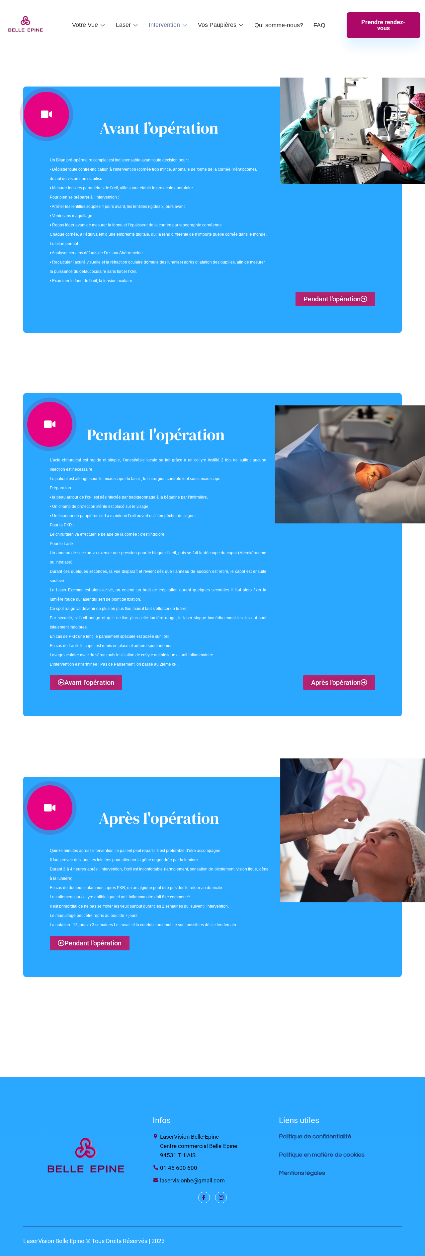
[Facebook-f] (204, 1197)
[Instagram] (221, 1197)
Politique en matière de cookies (322, 1155)
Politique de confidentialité (316, 1136)
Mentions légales (302, 1173)
